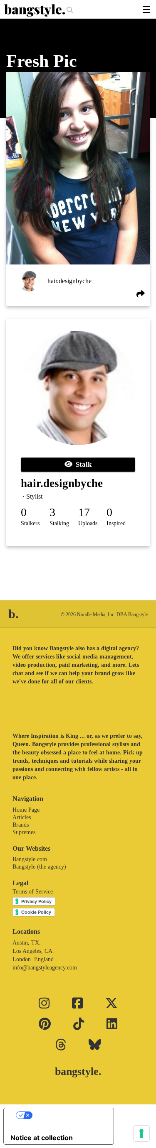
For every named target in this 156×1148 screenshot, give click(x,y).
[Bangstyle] (35, 10)
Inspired (116, 523)
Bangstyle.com (29, 859)
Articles (21, 817)
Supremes (23, 832)
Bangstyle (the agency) (39, 867)
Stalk (82, 464)
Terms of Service (32, 892)
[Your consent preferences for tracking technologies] (141, 1133)
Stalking (59, 523)
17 (84, 512)
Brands (20, 825)
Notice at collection (41, 1137)
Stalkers (30, 523)
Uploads (87, 523)
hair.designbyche (69, 280)
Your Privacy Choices (67, 1115)
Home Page (26, 810)
